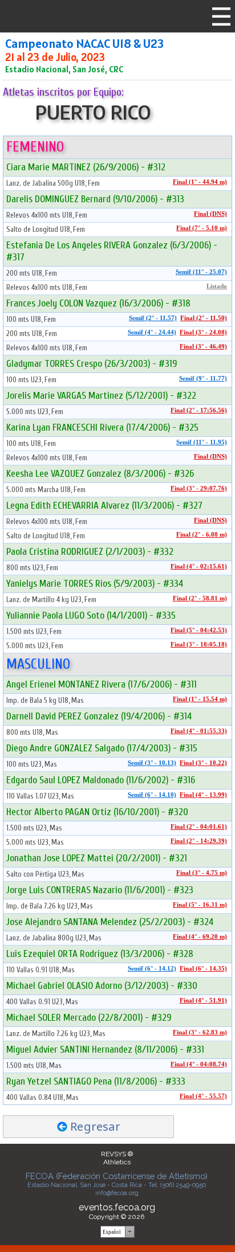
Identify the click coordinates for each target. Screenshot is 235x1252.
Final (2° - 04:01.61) (199, 827)
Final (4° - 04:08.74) (199, 1064)
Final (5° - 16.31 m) (200, 905)
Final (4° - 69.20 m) (200, 937)
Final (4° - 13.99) (203, 795)
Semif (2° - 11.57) (153, 318)
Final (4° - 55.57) (203, 1096)
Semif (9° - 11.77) (203, 378)
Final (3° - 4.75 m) (201, 873)
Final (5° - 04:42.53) (199, 630)
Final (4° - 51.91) (203, 1000)
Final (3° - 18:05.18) (199, 644)
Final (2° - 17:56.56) (199, 410)
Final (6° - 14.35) (203, 968)
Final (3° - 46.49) (203, 346)
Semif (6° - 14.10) (152, 795)
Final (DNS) (210, 214)
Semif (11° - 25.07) (201, 272)
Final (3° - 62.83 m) (200, 1032)
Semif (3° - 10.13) (152, 763)
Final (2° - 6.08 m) (201, 534)
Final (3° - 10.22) (203, 763)
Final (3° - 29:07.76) (199, 488)
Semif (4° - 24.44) (152, 332)
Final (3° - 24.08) (203, 332)
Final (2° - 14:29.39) (199, 841)
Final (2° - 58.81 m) (200, 598)
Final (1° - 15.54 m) (200, 699)
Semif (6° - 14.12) (152, 968)
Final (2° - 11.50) (203, 318)
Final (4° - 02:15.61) (199, 566)
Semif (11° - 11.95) (201, 442)
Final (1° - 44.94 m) (200, 182)
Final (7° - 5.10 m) (201, 228)
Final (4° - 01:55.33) (199, 731)
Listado (216, 286)
